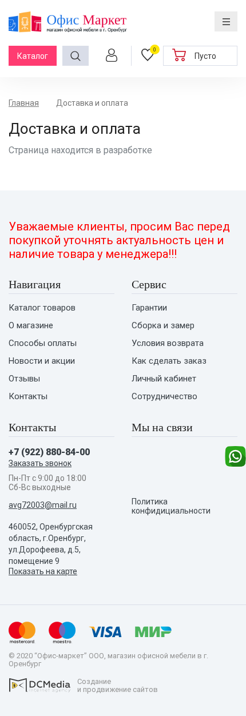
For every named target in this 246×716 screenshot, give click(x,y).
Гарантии (149, 308)
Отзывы (24, 379)
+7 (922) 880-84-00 (49, 452)
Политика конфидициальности (171, 506)
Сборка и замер (163, 325)
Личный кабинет (164, 379)
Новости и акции (42, 361)
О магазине (31, 325)
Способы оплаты (43, 343)
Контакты (28, 396)
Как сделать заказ (169, 361)
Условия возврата (168, 343)
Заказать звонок (40, 463)
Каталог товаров (42, 308)
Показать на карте (43, 571)
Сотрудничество (164, 396)
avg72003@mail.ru (43, 505)
